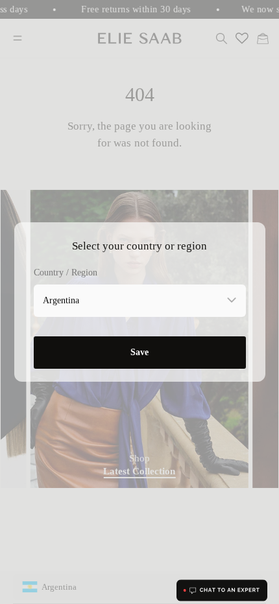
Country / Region (65, 272)
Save (139, 352)
